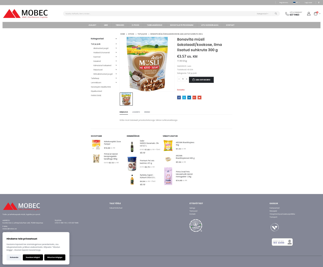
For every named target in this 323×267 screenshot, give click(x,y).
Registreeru (283, 2)
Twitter (184, 97)
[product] (96, 145)
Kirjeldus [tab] (124, 112)
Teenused (193, 211)
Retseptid (273, 211)
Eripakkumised (96, 91)
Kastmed (96, 57)
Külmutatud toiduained (102, 65)
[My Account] (309, 13)
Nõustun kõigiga (54, 257)
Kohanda (14, 257)
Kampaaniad (274, 208)
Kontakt (192, 214)
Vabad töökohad (115, 208)
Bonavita (180, 89)
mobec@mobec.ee (10, 229)
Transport (273, 217)
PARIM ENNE (96, 95)
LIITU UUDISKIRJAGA (209, 25)
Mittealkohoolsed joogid (102, 74)
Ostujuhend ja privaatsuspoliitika (282, 214)
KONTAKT (230, 25)
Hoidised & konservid (101, 52)
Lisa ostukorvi (203, 80)
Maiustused (97, 69)
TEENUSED (120, 25)
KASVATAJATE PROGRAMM (181, 25)
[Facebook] (318, 2)
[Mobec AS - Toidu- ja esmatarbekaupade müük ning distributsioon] (32, 14)
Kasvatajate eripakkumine (101, 87)
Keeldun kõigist (33, 257)
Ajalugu (192, 208)
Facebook (179, 97)
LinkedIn (189, 97)
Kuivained (97, 61)
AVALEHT (92, 25)
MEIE (106, 25)
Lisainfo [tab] (136, 112)
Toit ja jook (192, 73)
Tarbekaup (95, 78)
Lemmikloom (96, 82)
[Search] (276, 13)
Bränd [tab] (147, 112)
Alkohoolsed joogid (100, 48)
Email (199, 97)
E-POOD (135, 25)
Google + (194, 97)
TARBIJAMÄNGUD (154, 25)
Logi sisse (308, 2)
